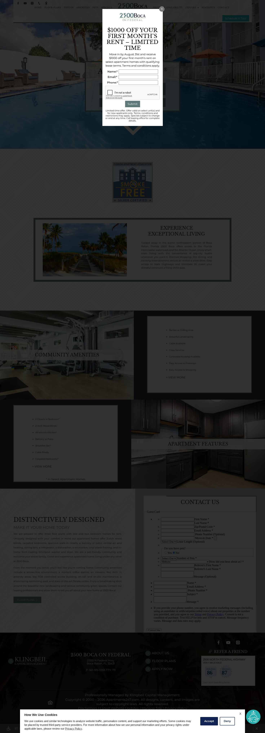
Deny (227, 721)
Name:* (112, 71)
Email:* (112, 77)
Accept (209, 721)
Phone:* (112, 82)
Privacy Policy (73, 728)
